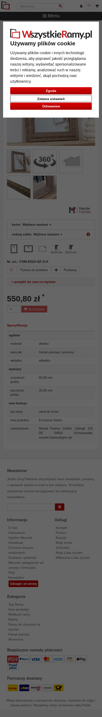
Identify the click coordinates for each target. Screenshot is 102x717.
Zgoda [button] (51, 91)
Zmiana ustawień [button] (51, 99)
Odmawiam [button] (51, 106)
